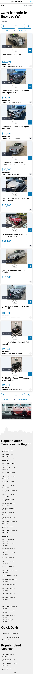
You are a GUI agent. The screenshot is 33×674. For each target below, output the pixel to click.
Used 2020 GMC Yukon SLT (13, 55)
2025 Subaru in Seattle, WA (8, 509)
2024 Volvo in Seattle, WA (8, 562)
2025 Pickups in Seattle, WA (8, 594)
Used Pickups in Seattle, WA (8, 668)
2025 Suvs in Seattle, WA (8, 450)
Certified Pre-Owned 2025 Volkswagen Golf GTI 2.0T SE (14, 163)
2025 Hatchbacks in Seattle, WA (9, 576)
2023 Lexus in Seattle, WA (8, 486)
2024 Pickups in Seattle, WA (8, 553)
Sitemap (16, 672)
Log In (25, 5)
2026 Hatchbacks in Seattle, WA (9, 580)
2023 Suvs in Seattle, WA (8, 459)
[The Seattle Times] (16, 2)
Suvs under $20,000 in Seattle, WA (10, 634)
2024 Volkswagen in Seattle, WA (9, 531)
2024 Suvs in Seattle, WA (8, 455)
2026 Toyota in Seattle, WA (8, 473)
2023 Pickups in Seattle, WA (8, 589)
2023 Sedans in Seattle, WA (8, 518)
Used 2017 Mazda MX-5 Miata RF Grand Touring (15, 199)
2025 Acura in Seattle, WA (8, 558)
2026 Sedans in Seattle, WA (8, 549)
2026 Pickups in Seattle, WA (8, 602)
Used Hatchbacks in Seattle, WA (9, 664)
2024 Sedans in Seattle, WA (8, 477)
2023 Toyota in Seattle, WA (8, 500)
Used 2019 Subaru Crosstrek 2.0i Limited (15, 343)
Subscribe (30, 5)
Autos (2, 5)
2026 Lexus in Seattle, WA (8, 567)
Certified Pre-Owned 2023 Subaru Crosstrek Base (15, 379)
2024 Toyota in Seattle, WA (8, 464)
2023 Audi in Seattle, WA (8, 540)
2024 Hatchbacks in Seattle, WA (9, 571)
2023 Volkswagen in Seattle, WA (9, 522)
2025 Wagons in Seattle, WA (8, 598)
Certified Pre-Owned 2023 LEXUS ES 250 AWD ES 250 (15, 235)
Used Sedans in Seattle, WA (8, 660)
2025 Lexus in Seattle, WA (8, 513)
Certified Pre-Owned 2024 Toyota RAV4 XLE (15, 127)
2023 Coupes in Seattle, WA (8, 616)
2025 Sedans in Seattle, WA (8, 504)
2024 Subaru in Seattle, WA (8, 526)
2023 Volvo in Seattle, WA (8, 544)
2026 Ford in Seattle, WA (8, 620)
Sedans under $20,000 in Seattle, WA (11, 638)
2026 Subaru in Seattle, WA (8, 611)
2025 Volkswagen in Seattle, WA (9, 491)
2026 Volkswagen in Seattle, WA (9, 607)
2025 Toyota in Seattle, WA (8, 468)
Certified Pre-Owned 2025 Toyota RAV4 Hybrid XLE (15, 92)
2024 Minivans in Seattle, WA (9, 585)
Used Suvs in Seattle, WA (8, 655)
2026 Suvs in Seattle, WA (8, 482)
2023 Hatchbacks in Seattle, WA (9, 535)
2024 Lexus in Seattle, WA (8, 495)
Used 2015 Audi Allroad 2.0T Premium (13, 271)
